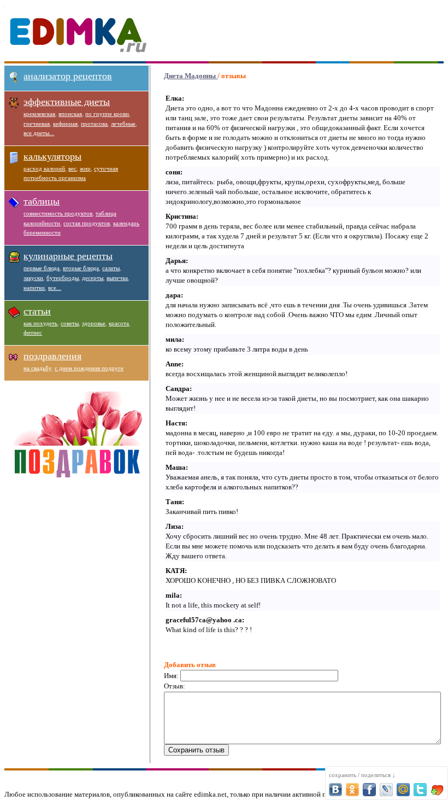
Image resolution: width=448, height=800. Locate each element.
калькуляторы (52, 156)
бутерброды (62, 278)
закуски (33, 278)
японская (70, 113)
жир (85, 168)
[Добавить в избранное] (437, 789)
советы (70, 323)
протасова (94, 123)
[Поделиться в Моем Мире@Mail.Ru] (403, 789)
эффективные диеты (66, 101)
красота (119, 323)
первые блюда (41, 268)
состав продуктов (86, 223)
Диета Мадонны (190, 76)
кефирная (65, 123)
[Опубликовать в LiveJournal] (386, 789)
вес (72, 168)
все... (54, 287)
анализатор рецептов (67, 76)
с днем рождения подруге (89, 368)
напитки (34, 287)
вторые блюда (81, 268)
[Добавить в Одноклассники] (352, 789)
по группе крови (107, 113)
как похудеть (40, 323)
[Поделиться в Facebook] (369, 789)
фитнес (32, 332)
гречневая (36, 123)
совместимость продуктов (57, 213)
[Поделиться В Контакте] (335, 789)
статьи (37, 311)
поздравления (52, 356)
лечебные (123, 123)
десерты (92, 278)
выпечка (117, 278)
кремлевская (39, 113)
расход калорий (44, 168)
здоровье (93, 323)
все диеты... (38, 133)
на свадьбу (37, 368)
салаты (111, 268)
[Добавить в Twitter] (420, 789)
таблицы (41, 201)
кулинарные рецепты (68, 255)
